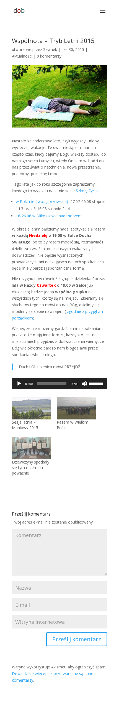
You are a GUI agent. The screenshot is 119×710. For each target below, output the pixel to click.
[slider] (96, 383)
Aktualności (22, 56)
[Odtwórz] (19, 383)
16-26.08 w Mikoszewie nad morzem (49, 215)
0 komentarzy (49, 56)
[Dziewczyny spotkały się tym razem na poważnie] (31, 448)
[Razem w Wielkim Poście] (76, 408)
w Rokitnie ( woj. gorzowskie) (42, 201)
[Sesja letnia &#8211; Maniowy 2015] (31, 408)
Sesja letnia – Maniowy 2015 (25, 424)
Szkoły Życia (86, 190)
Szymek (50, 49)
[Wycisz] (84, 383)
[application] (59, 383)
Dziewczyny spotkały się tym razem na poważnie (30, 467)
